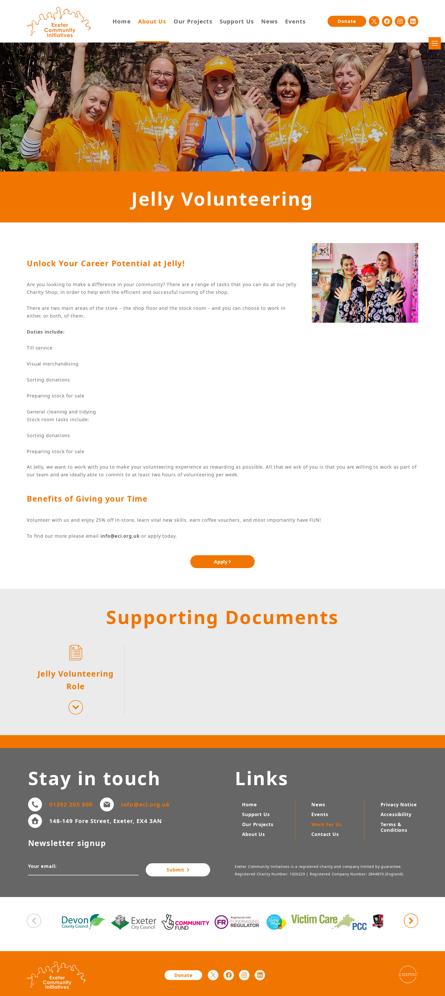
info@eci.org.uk (145, 804)
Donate (347, 21)
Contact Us (325, 834)
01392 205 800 (71, 804)
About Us (152, 21)
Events (295, 21)
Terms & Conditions (394, 827)
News (269, 21)
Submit (176, 870)
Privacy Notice (399, 804)
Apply (221, 562)
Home (122, 21)
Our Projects (193, 21)
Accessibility (396, 814)
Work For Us (326, 824)
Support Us (237, 21)
